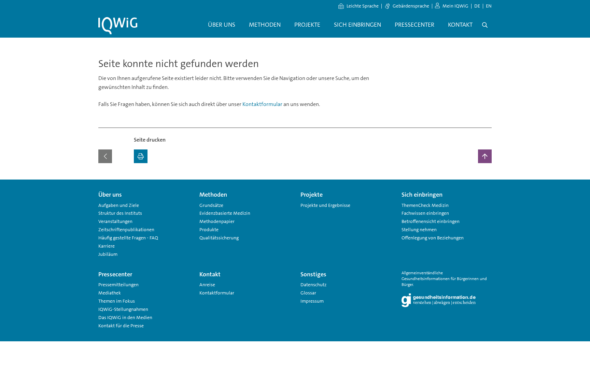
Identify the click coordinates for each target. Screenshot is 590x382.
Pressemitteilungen (118, 284)
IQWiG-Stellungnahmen (123, 309)
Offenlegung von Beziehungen (433, 238)
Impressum (312, 301)
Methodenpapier (217, 221)
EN (489, 6)
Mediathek (109, 293)
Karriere (106, 246)
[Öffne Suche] (484, 25)
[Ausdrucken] (141, 156)
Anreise (207, 284)
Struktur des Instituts (120, 213)
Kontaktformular (262, 104)
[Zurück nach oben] (485, 156)
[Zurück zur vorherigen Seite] (105, 156)
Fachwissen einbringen (425, 213)
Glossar (308, 293)
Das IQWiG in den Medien (125, 317)
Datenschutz (313, 284)
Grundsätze (211, 205)
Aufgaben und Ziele (118, 205)
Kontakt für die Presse (121, 325)
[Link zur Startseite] (117, 25)
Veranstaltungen (115, 221)
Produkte (209, 229)
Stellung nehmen (419, 229)
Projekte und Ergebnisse (325, 205)
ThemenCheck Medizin (425, 205)
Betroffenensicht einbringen (431, 221)
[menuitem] (221, 25)
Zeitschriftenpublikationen (126, 229)
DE (477, 6)
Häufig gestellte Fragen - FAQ (128, 238)
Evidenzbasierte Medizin (224, 213)
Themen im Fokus (116, 301)
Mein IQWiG (455, 6)
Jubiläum (107, 254)
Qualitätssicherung (219, 238)
